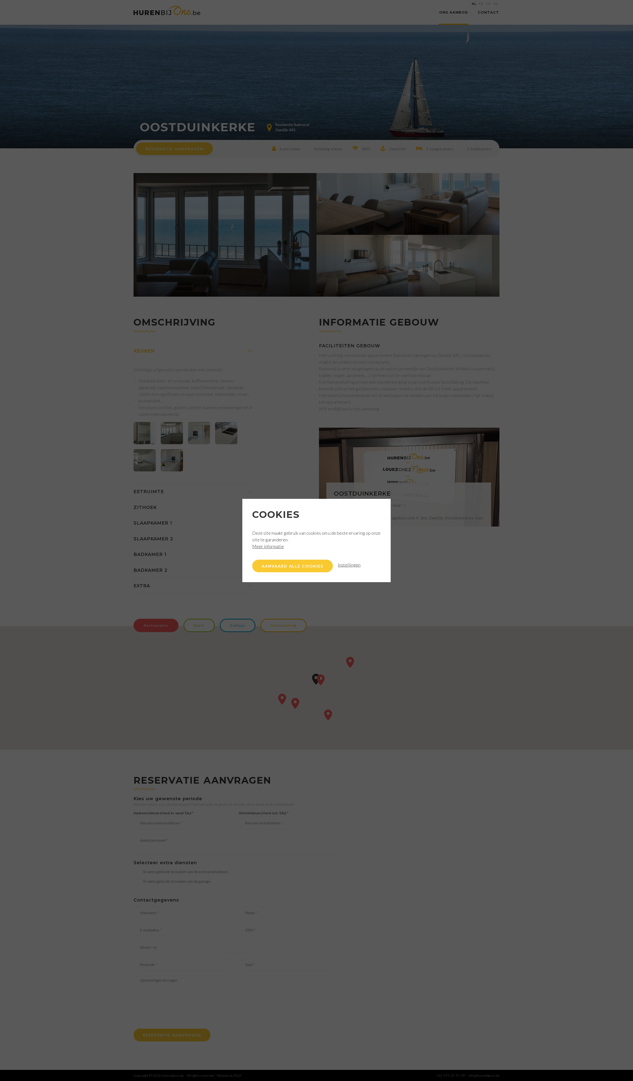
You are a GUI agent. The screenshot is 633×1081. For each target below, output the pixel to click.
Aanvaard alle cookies (292, 566)
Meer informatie (268, 546)
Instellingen (349, 565)
